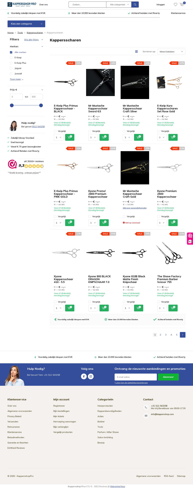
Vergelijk (62, 131)
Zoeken (135, 5)
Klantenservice (178, 13)
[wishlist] (175, 4)
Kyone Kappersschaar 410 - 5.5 (63, 279)
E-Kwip (18, 57)
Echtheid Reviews (16, 448)
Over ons (43, 4)
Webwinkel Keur (117, 486)
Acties (101, 416)
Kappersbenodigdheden (110, 411)
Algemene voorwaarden (20, 411)
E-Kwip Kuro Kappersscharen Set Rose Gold (167, 108)
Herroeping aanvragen (64, 421)
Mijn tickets (58, 416)
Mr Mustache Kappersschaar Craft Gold (132, 193)
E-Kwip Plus (20, 63)
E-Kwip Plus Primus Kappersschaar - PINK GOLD (66, 193)
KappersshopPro (25, 476)
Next (182, 335)
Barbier (101, 421)
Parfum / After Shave (108, 432)
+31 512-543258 (159, 406)
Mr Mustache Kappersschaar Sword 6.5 (98, 108)
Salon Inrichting (105, 437)
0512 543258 (38, 126)
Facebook (84, 376)
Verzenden (13, 421)
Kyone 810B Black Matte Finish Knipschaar (134, 279)
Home (11, 32)
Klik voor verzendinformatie (135, 208)
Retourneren (14, 426)
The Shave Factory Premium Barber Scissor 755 (169, 279)
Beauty (101, 442)
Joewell (18, 73)
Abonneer (168, 377)
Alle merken (20, 52)
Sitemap (181, 476)
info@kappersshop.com (162, 414)
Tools (20, 32)
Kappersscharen (35, 32)
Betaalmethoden (16, 437)
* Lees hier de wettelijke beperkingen (131, 383)
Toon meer (15, 79)
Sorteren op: (149, 51)
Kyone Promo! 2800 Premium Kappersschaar (98, 193)
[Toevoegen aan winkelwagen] (69, 137)
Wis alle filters (31, 39)
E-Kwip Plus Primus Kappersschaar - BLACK (66, 108)
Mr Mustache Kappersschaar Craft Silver (132, 108)
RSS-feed (169, 476)
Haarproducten (105, 405)
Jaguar (18, 68)
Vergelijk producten (63, 432)
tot (25, 96)
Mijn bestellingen (61, 411)
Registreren (59, 405)
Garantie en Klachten (18, 442)
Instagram (91, 376)
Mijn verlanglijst (60, 426)
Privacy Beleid (14, 416)
